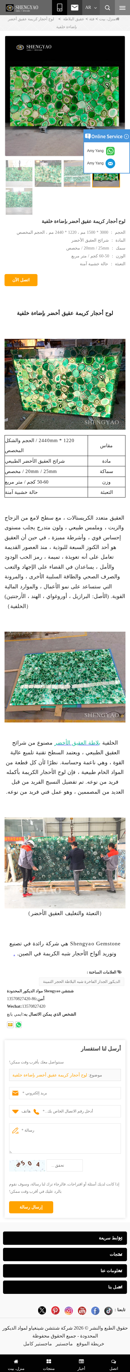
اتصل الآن (21, 280)
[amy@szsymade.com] (10, 1024)
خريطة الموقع (90, 1343)
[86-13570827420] (18, 1024)
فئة (91, 19)
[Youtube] (81, 1310)
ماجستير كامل (37, 1343)
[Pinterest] (55, 1310)
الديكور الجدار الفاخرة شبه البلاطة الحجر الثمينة (81, 981)
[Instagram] (68, 1310)
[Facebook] (95, 1310)
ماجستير (64, 1343)
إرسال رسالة (31, 1207)
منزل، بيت (107, 19)
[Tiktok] (108, 1310)
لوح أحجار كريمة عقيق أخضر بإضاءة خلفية (49, 1075)
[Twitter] (42, 1310)
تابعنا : (120, 1310)
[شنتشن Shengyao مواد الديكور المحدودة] (23, 7)
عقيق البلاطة (73, 19)
